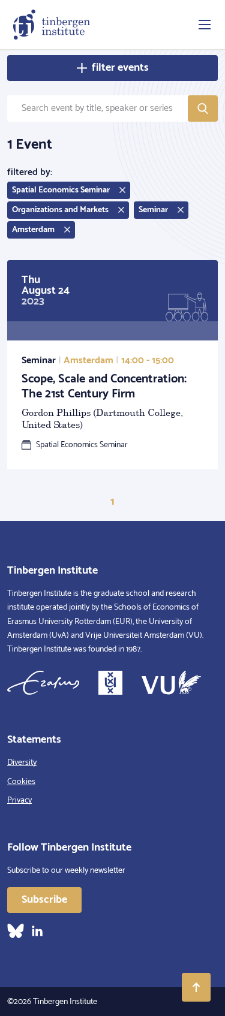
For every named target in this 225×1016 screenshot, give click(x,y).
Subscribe (44, 900)
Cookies (21, 782)
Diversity (22, 763)
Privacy (19, 800)
